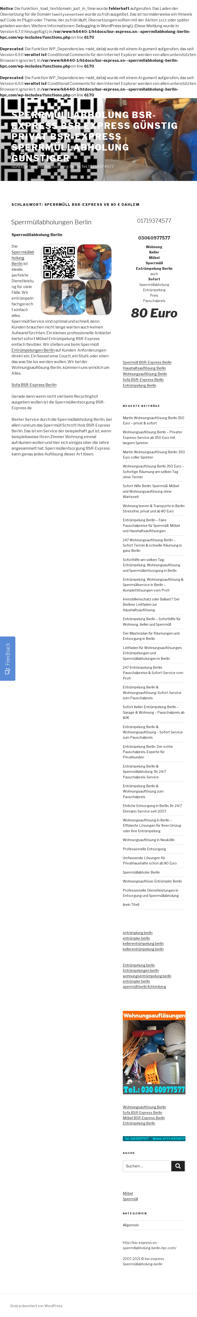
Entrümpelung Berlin (139, 385)
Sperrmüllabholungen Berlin (51, 222)
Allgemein (131, 1225)
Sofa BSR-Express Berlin (34, 385)
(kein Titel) (131, 904)
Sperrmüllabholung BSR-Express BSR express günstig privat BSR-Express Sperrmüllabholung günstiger (95, 137)
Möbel (128, 1193)
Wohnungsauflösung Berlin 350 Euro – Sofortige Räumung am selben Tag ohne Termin (153, 471)
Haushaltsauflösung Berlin (144, 368)
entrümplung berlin (138, 933)
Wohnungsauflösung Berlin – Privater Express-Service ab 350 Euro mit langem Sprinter (152, 437)
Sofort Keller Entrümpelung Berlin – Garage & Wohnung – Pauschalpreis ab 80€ (154, 712)
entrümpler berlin (136, 938)
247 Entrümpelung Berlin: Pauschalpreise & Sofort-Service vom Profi (153, 672)
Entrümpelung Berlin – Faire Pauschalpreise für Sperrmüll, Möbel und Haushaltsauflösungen (151, 525)
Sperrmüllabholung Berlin (23, 258)
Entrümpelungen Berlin (33, 350)
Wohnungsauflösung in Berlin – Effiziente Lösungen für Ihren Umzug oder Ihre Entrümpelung (152, 825)
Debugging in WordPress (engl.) (104, 26)
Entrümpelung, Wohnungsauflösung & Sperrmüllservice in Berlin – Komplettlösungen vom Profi (153, 584)
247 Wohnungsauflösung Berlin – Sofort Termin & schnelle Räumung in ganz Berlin (152, 545)
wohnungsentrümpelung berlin (147, 976)
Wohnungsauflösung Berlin (145, 374)
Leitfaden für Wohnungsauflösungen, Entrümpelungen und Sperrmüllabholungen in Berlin (152, 653)
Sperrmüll (130, 1199)
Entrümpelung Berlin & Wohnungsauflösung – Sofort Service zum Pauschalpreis (153, 732)
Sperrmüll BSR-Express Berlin (147, 362)
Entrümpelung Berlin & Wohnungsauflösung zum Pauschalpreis (143, 791)
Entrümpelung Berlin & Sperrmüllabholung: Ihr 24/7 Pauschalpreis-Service (144, 771)
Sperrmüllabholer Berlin (141, 872)
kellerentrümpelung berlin (143, 943)
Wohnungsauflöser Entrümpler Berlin (152, 881)
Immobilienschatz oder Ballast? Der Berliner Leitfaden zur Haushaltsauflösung (151, 604)
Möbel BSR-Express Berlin (144, 1118)
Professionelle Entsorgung (144, 849)
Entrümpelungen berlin (141, 970)
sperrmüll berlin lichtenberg (144, 986)
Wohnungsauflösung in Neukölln (148, 840)
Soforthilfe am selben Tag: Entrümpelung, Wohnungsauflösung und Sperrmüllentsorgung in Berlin (151, 565)
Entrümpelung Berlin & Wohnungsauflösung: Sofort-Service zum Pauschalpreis (152, 692)
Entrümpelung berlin (139, 965)
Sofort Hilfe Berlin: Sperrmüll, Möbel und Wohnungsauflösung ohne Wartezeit (151, 491)
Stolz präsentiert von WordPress (36, 1306)
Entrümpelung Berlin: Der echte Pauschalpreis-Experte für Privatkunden (148, 751)
